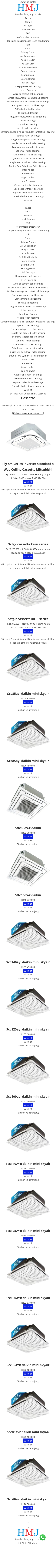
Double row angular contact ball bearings (28, 101)
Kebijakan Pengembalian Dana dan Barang (28, 40)
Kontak (28, 21)
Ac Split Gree (28, 63)
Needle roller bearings (28, 128)
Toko (28, 44)
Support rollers (28, 177)
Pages (28, 18)
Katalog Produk (28, 52)
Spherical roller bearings (28, 150)
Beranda (14, 393)
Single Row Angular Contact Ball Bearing (28, 97)
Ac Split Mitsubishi (28, 67)
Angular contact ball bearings (28, 93)
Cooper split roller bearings (28, 185)
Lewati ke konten (28, 1)
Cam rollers (28, 173)
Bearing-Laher (28, 71)
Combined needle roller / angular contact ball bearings (28, 131)
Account (28, 25)
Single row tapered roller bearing (28, 139)
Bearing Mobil (28, 74)
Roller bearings (28, 120)
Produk (28, 48)
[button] (28, 482)
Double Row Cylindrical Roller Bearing (28, 166)
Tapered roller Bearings (28, 135)
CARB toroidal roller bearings (28, 154)
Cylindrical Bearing (28, 124)
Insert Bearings (28, 90)
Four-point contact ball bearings (28, 105)
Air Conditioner (28, 56)
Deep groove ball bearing (28, 86)
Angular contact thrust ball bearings (28, 116)
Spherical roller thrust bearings (28, 196)
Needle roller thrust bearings (28, 188)
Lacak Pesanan (28, 29)
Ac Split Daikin (28, 59)
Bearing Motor (28, 78)
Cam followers (28, 181)
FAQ (28, 33)
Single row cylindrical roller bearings (28, 162)
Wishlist (28, 200)
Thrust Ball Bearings (28, 112)
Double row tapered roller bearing (28, 143)
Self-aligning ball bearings (28, 109)
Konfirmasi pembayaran (28, 37)
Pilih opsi (5, 489)
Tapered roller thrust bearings (28, 192)
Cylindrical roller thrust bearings (28, 158)
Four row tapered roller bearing (28, 147)
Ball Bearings (28, 82)
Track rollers (28, 169)
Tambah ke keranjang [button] (28, 709)
